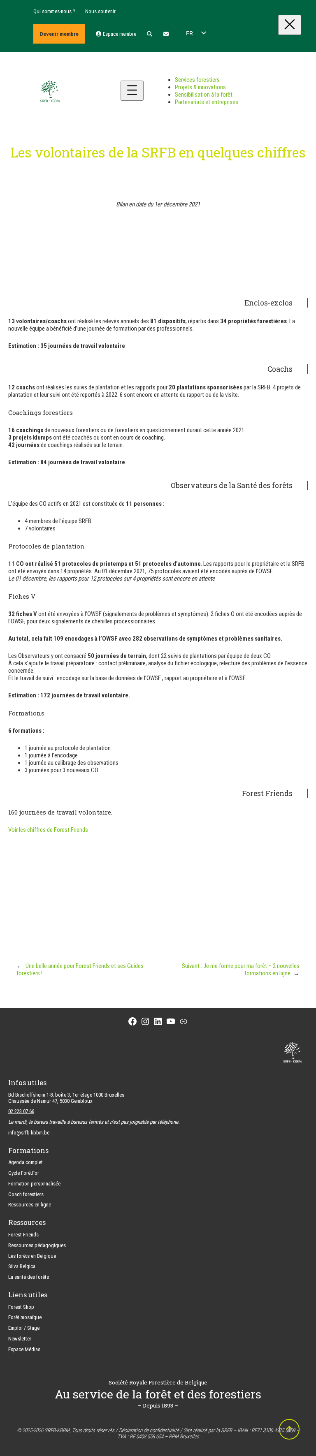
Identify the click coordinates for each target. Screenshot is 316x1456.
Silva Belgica (21, 1266)
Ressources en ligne (29, 1204)
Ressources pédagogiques (37, 1245)
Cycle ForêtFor (23, 1173)
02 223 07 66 (21, 1111)
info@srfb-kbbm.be (28, 1133)
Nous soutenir (100, 11)
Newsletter (19, 1339)
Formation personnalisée (34, 1184)
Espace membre (119, 34)
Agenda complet (25, 1162)
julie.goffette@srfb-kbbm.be (158, 925)
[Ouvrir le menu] (132, 91)
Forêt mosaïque (25, 1317)
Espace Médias (24, 1349)
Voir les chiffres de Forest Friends (48, 829)
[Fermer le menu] (289, 25)
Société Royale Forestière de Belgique (158, 1382)
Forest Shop (21, 1307)
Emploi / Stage (24, 1328)
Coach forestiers (26, 1194)
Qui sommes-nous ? (54, 11)
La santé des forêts (28, 1277)
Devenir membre (59, 34)
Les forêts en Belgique (32, 1256)
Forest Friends (202, 910)
